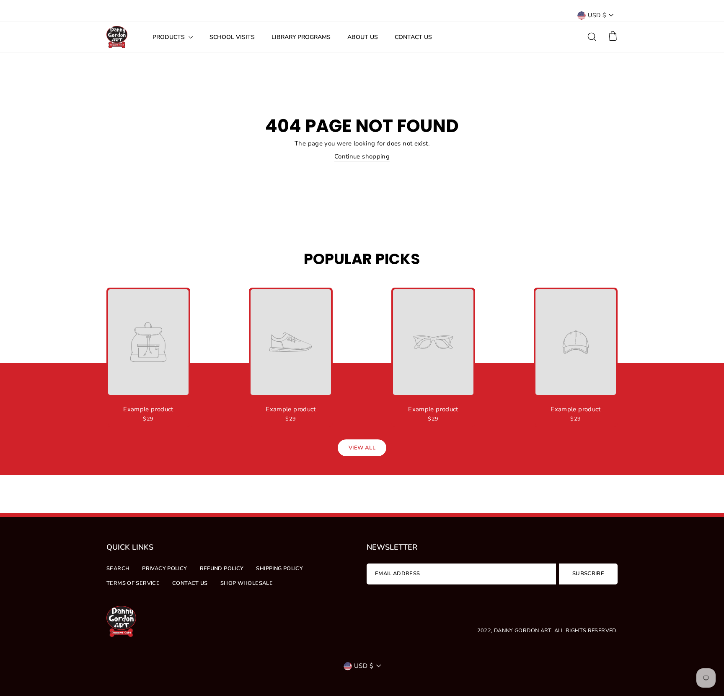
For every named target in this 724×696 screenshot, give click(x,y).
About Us (362, 37)
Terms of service (133, 583)
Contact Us (413, 37)
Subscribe (588, 573)
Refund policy (222, 568)
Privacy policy (164, 568)
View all (362, 448)
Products (169, 37)
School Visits (232, 37)
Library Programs (301, 37)
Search (117, 568)
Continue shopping (362, 156)
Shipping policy (279, 568)
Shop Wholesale (246, 583)
